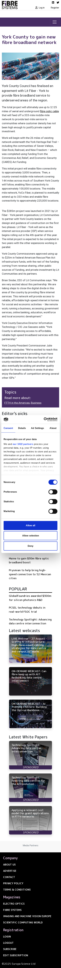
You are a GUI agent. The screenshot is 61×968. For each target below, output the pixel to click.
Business (36, 402)
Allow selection (30, 535)
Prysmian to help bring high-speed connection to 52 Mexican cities (30, 574)
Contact (9, 877)
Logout (8, 943)
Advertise (9, 871)
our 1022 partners (23, 444)
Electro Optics (14, 903)
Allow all (30, 525)
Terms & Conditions (17, 889)
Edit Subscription (15, 955)
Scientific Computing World (23, 922)
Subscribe (9, 949)
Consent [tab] (8, 428)
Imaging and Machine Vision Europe (27, 916)
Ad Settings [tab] (37, 428)
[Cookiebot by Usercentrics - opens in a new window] (43, 419)
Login (7, 936)
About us (9, 864)
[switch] (52, 491)
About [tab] (53, 428)
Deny (30, 546)
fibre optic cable (49, 111)
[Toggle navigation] (54, 22)
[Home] (15, 5)
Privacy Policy (13, 883)
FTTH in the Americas (17, 402)
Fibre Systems (12, 910)
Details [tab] (22, 428)
